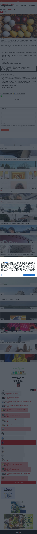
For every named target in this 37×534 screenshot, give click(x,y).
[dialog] (18, 267)
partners (6, 262)
